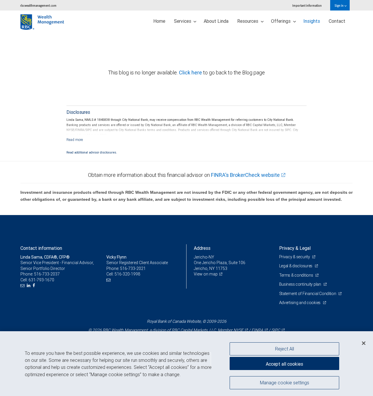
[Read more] (74, 139)
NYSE (238, 330)
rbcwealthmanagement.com (38, 5)
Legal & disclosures (296, 265)
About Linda (216, 21)
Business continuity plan (300, 284)
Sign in (339, 5)
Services (183, 21)
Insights (311, 21)
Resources (248, 21)
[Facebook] (34, 285)
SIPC (275, 330)
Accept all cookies (284, 364)
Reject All (284, 349)
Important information (307, 5)
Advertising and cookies (300, 302)
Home (159, 21)
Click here (191, 72)
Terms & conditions (296, 275)
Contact (337, 21)
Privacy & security (295, 256)
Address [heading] (202, 248)
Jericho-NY (204, 257)
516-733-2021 (133, 268)
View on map (206, 274)
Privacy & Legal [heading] (295, 248)
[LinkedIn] (29, 285)
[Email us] (23, 285)
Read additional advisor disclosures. (91, 152)
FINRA (257, 330)
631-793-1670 (41, 279)
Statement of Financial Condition (308, 293)
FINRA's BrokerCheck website (245, 175)
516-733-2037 (47, 274)
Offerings (281, 21)
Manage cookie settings (284, 382)
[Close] (363, 342)
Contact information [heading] (41, 248)
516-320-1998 (127, 274)
